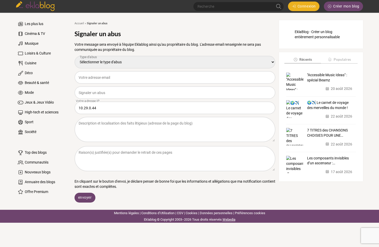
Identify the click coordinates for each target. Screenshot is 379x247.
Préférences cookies (250, 213)
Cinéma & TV (34, 34)
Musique (31, 43)
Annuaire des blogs (39, 182)
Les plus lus (33, 24)
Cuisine (30, 63)
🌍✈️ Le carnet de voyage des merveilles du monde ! (328, 105)
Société (30, 132)
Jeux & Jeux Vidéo (39, 102)
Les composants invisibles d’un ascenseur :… (328, 160)
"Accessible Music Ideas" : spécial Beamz (327, 77)
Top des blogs (35, 152)
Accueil (79, 23)
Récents (305, 59)
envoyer (85, 197)
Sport (29, 122)
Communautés (36, 162)
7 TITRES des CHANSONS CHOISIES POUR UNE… (327, 132)
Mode (29, 92)
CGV (180, 213)
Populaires (342, 59)
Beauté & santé (36, 83)
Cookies (191, 213)
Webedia (229, 219)
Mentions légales (126, 213)
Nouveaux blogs (37, 172)
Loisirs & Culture (37, 53)
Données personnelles (216, 213)
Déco (28, 73)
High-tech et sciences (41, 112)
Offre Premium (36, 192)
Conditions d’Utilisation (158, 213)
